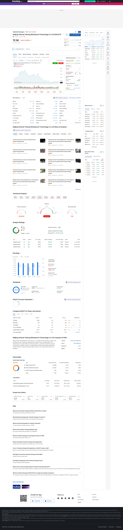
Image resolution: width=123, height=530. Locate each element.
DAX (86, 56)
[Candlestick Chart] (14, 60)
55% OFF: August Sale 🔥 (90, 1)
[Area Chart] (16, 60)
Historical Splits (37, 57)
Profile (19, 57)
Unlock (38, 332)
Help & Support (95, 499)
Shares (101, 32)
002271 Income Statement (23, 299)
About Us (94, 494)
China (79, 348)
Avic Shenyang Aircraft (59, 396)
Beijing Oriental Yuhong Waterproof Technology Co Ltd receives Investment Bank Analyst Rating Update (61, 141)
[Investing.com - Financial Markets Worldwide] (17, 1)
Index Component (45, 57)
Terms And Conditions (102, 526)
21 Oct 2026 (55, 115)
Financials (35, 54)
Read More (15, 348)
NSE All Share (87, 48)
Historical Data (30, 57)
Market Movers (89, 105)
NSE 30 (86, 46)
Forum (47, 54)
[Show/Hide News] (41, 60)
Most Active (87, 108)
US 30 (86, 50)
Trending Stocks (89, 131)
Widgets (79, 502)
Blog (79, 494)
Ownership (24, 57)
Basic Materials (77, 343)
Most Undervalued (88, 156)
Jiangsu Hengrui (44, 396)
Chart (19, 54)
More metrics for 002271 (75, 97)
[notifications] (107, 1)
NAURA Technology (17, 396)
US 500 (86, 52)
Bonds (97, 32)
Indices (86, 32)
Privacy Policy (111, 526)
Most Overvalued (97, 156)
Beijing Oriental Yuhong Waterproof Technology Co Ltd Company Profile (40, 338)
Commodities (91, 32)
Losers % (98, 108)
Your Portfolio (80, 499)
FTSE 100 (86, 54)
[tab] (15, 197)
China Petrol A (30, 396)
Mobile (79, 497)
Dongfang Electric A (72, 396)
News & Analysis (27, 54)
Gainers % (93, 108)
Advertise (94, 497)
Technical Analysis (20, 193)
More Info (28, 49)
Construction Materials (75, 340)
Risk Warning (118, 526)
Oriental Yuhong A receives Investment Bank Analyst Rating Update (24, 140)
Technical (41, 54)
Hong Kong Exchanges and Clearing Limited (23, 383)
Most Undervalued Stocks (89, 152)
